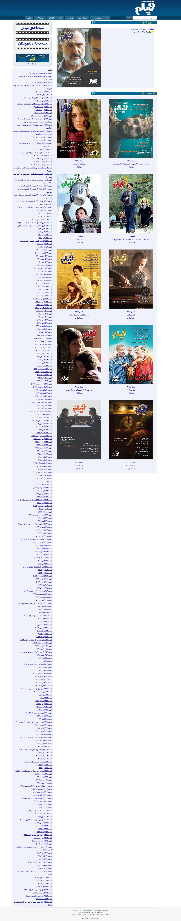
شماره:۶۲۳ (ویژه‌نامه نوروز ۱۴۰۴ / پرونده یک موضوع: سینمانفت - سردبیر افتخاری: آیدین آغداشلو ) (35, 120)
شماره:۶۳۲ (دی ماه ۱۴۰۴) (44, 91)
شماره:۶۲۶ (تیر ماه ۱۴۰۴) (44, 109)
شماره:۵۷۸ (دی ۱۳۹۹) (45, 286)
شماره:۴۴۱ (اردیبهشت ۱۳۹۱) (43, 691)
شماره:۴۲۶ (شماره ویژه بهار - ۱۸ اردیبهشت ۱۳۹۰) (36, 737)
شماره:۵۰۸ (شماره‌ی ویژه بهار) (42, 487)
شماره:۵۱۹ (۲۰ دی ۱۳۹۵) (44, 453)
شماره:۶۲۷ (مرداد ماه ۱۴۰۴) (43, 106)
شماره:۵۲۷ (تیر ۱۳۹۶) (45, 429)
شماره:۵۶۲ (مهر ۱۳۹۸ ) (44, 322)
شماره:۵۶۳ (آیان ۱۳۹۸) (44, 319)
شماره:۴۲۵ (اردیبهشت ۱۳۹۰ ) (42, 740)
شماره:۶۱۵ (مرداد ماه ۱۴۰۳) (43, 155)
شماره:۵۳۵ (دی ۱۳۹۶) (44, 405)
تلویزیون (70, 17)
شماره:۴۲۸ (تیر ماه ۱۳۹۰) (44, 731)
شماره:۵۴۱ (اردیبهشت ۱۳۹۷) (42, 386)
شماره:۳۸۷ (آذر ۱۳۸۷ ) (44, 859)
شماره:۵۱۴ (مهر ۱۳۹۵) (45, 469)
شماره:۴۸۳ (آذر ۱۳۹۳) (45, 563)
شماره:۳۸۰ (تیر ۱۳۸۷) (45, 883)
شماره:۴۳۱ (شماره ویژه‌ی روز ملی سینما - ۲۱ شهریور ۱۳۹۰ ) (33, 722)
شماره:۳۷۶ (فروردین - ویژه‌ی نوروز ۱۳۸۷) (39, 895)
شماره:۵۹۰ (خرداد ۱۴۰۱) (44, 249)
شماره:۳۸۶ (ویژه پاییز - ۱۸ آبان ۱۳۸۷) (40, 862)
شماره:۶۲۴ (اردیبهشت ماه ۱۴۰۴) (41, 115)
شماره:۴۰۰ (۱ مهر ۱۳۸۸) (44, 816)
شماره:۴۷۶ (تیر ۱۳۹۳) (45, 584)
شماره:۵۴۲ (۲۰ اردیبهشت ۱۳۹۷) (41, 383)
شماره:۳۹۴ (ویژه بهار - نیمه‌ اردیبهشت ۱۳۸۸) (37, 834)
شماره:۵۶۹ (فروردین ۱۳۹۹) (43, 301)
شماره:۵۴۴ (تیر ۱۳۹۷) (45, 377)
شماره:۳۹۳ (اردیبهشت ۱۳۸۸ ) (42, 837)
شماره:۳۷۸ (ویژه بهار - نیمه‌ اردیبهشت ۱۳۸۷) (37, 889)
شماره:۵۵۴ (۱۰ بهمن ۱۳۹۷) (43, 347)
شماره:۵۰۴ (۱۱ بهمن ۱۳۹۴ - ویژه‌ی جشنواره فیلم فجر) (35, 499)
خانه (106, 17)
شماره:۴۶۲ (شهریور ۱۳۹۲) (43, 627)
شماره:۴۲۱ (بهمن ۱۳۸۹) (44, 752)
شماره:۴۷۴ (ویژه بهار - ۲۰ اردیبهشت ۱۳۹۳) (38, 591)
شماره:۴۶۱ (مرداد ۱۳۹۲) (44, 630)
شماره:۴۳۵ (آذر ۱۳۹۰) (45, 709)
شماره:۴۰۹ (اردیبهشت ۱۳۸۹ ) (42, 789)
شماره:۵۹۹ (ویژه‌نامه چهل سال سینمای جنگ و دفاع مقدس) (33, 222)
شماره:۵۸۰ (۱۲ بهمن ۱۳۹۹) (43, 280)
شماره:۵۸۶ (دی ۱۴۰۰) (45, 262)
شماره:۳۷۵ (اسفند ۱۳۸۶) (44, 898)
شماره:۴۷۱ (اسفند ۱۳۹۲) (44, 600)
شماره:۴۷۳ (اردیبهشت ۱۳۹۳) (42, 594)
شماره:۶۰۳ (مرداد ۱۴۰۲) (44, 210)
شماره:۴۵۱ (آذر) (47, 661)
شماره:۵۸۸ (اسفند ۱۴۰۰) (44, 255)
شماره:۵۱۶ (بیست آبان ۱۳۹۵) (42, 463)
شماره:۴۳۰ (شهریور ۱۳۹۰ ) (43, 725)
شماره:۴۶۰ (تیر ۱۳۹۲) (45, 633)
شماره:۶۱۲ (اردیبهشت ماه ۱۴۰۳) (41, 164)
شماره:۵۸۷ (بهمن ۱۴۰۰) (44, 259)
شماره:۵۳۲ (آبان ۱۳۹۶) (44, 414)
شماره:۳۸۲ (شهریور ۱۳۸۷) (43, 877)
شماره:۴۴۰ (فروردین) (45, 694)
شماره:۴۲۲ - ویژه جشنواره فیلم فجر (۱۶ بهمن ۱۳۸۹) (35, 749)
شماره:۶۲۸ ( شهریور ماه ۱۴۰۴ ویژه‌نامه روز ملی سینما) (34, 103)
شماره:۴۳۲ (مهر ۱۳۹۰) (45, 718)
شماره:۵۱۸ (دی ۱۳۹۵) (45, 457)
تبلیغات (90, 910)
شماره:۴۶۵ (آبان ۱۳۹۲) (45, 618)
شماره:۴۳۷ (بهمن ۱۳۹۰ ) (44, 703)
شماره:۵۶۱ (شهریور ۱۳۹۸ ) (43, 326)
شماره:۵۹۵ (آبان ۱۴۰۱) (45, 234)
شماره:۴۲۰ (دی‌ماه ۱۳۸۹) (44, 755)
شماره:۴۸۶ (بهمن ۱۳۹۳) (44, 554)
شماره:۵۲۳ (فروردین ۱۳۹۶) (43, 441)
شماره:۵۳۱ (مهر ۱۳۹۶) (45, 417)
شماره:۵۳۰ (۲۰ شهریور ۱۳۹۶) (42, 420)
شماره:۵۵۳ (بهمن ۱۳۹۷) (44, 350)
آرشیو (60, 17)
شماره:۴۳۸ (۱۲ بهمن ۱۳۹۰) (43, 700)
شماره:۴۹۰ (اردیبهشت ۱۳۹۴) (43, 542)
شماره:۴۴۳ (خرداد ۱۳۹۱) (44, 685)
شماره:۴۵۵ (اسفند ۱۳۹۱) (44, 648)
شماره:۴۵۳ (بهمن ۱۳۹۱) (44, 655)
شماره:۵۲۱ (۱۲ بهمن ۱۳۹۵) (43, 447)
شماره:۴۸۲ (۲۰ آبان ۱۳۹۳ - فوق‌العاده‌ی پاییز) (37, 566)
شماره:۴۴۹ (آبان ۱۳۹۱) (45, 667)
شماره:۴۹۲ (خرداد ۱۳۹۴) (44, 536)
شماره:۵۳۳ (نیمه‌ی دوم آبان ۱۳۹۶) (41, 411)
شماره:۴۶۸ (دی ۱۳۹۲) (45, 609)
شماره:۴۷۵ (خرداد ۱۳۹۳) (44, 587)
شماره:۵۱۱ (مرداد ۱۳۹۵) (44, 478)
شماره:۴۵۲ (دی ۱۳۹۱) (45, 658)
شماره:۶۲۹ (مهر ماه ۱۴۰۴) (44, 100)
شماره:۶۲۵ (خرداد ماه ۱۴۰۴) (43, 112)
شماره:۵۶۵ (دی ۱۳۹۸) (44, 313)
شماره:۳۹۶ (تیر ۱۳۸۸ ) (45, 828)
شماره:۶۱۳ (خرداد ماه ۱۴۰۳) (43, 161)
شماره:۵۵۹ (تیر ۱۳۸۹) (45, 332)
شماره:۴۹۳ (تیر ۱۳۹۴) (45, 533)
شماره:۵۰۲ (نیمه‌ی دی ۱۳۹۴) (42, 505)
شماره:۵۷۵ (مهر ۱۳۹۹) (44, 295)
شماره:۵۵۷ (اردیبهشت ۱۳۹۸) (42, 338)
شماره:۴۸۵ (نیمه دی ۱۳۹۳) (43, 557)
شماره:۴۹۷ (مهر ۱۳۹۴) (45, 520)
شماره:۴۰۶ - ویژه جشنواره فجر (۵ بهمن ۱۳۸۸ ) (37, 798)
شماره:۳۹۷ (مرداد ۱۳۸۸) (44, 825)
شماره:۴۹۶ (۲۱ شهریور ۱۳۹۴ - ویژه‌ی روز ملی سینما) (35, 524)
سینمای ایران (96, 17)
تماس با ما (75, 910)
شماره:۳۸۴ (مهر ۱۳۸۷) (45, 868)
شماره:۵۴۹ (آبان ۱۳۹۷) (44, 362)
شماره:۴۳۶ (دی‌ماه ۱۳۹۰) (44, 706)
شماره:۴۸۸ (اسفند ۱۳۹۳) (44, 548)
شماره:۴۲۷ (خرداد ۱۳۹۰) (44, 734)
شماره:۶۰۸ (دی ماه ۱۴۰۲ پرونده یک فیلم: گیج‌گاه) (36, 185)
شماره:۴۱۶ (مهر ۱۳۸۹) (45, 767)
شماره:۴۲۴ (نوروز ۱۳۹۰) (44, 743)
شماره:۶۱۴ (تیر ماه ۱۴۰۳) (44, 158)
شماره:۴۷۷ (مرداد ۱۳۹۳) (44, 581)
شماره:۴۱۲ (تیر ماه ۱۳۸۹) (44, 779)
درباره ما (80, 910)
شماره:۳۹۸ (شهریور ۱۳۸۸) (43, 822)
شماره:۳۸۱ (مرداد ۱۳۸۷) (44, 880)
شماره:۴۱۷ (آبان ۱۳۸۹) (45, 764)
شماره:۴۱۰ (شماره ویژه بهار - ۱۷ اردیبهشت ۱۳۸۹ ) (36, 785)
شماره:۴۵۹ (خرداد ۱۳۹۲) (44, 636)
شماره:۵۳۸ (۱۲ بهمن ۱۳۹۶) (43, 396)
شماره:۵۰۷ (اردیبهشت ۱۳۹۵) (42, 490)
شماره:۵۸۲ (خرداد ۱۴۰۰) (44, 274)
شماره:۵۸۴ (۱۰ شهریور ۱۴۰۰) (43, 268)
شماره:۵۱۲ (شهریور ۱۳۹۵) (43, 475)
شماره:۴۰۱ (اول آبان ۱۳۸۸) (43, 813)
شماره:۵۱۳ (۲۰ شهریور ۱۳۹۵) (42, 472)
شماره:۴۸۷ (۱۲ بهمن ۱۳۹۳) (43, 551)
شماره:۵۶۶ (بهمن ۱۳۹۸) (44, 310)
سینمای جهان (82, 17)
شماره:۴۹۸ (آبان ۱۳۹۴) (45, 517)
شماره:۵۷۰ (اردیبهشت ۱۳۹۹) (42, 298)
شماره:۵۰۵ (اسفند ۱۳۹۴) (44, 496)
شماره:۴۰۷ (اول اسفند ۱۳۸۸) (43, 795)
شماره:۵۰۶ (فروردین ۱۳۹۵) (43, 493)
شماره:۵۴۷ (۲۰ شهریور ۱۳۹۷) (42, 368)
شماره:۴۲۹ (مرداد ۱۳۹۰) (44, 728)
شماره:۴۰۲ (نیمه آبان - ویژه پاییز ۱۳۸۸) (39, 810)
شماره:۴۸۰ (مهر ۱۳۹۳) (45, 572)
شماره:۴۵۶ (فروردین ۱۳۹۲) (43, 645)
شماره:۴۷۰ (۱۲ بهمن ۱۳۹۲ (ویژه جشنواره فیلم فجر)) (35, 603)
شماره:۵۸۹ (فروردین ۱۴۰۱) (43, 252)
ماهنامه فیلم (84, 912)
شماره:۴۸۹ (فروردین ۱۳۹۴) (43, 545)
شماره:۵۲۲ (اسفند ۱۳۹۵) (44, 444)
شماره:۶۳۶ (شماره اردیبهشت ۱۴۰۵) (40, 73)
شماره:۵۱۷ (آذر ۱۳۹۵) (45, 460)
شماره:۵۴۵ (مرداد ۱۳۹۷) (44, 374)
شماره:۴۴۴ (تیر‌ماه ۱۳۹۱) (44, 682)
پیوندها (99, 910)
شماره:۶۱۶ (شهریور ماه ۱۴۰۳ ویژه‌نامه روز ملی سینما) (35, 152)
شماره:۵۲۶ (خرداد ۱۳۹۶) (44, 432)
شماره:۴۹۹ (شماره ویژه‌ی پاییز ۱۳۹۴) (40, 514)
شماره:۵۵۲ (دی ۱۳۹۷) (44, 353)
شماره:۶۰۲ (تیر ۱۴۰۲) (45, 213)
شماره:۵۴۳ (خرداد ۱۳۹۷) (44, 380)
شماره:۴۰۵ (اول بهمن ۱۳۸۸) (43, 801)
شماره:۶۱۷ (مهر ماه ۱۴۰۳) (44, 149)
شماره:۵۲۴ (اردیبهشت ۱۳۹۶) (42, 438)
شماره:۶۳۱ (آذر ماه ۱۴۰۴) (44, 94)
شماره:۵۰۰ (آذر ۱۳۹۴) (45, 511)
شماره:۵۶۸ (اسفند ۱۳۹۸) (44, 304)
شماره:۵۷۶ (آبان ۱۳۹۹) (44, 292)
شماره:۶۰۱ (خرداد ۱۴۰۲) (44, 216)
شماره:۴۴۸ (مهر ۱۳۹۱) (45, 670)
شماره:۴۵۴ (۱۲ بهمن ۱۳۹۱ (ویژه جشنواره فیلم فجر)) (35, 651)
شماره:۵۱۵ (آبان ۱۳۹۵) (44, 466)
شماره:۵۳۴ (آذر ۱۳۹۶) (45, 408)
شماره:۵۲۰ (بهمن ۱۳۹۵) (44, 450)
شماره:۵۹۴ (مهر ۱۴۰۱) (45, 237)
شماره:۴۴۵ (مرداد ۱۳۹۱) (44, 679)
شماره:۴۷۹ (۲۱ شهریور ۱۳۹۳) (42, 575)
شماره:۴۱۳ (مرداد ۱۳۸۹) (44, 776)
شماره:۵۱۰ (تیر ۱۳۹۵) (45, 481)
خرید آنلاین (40, 17)
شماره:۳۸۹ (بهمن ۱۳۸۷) (44, 853)
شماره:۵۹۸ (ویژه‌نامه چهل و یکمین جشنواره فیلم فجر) (35, 225)
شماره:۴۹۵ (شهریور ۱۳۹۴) (43, 527)
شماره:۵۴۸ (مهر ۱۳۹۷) (44, 365)
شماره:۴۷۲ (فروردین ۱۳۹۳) (43, 597)
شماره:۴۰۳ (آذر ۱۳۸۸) (45, 807)
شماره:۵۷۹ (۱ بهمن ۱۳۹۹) (44, 283)
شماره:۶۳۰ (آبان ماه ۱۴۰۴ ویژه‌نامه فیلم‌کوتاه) (38, 97)
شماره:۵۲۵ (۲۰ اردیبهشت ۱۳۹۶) (41, 435)
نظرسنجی (85, 910)
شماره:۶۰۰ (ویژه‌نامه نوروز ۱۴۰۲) (42, 219)
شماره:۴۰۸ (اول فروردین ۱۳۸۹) (42, 792)
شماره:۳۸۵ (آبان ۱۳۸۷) (44, 865)
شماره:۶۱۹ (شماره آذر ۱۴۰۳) (43, 140)
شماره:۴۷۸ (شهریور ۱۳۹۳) (43, 578)
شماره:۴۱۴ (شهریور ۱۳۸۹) (43, 773)
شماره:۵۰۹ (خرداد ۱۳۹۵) (44, 484)
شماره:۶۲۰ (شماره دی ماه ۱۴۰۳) (42, 137)
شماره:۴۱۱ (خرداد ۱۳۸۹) (44, 782)
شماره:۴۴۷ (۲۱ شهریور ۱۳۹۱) (42, 673)
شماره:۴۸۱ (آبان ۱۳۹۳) (45, 569)
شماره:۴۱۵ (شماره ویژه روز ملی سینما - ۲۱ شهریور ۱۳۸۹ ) (33, 770)
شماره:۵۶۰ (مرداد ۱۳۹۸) (44, 329)
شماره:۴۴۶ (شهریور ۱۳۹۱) (43, 676)
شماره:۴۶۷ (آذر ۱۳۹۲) (45, 612)
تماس (29, 17)
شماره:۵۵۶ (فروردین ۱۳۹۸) (43, 341)
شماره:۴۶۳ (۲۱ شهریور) (44, 624)
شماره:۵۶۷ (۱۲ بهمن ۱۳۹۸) (43, 307)
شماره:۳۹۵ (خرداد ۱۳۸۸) (44, 831)
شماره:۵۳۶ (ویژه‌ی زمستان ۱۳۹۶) (41, 402)
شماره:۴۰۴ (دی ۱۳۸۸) (45, 804)
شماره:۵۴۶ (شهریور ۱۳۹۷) (43, 371)
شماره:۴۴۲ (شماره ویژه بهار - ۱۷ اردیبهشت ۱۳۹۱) (36, 688)
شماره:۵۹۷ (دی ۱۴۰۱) (45, 228)
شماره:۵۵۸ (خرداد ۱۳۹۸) (44, 335)
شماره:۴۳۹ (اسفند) (46, 697)
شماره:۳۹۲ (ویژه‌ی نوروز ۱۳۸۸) (42, 840)
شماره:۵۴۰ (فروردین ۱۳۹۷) (43, 389)
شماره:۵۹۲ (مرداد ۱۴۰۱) (44, 243)
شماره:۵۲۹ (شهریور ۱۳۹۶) (43, 423)
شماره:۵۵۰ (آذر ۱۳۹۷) (45, 359)
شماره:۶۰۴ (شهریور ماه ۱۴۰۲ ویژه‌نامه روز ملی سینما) (35, 207)
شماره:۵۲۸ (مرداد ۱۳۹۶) (44, 426)
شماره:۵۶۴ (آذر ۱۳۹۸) (45, 316)
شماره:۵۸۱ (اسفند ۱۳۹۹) (44, 277)
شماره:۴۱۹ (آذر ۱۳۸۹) (45, 758)
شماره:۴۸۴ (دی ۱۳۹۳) (45, 560)
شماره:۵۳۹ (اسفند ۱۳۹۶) (44, 393)
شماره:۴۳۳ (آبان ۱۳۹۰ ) (44, 715)
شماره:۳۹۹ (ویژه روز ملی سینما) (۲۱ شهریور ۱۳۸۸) (36, 819)
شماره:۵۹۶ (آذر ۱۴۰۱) (45, 231)
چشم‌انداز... (131, 166)
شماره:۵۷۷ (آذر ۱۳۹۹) (45, 289)
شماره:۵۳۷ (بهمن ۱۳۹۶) (44, 399)
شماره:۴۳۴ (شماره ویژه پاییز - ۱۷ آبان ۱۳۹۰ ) (38, 712)
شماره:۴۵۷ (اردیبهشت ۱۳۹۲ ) (42, 642)
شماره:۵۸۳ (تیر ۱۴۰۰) (45, 271)
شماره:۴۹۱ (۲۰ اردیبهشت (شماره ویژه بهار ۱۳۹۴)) (36, 539)
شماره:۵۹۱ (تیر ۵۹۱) (45, 246)
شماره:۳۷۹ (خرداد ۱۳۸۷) (44, 886)
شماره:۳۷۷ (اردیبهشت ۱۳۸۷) (42, 892)
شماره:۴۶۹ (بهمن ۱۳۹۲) (44, 606)
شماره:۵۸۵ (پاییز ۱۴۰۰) (44, 265)
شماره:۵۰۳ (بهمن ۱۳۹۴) (44, 502)
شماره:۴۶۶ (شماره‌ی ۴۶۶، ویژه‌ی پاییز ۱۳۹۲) (38, 615)
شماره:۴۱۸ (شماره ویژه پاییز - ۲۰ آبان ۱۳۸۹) (38, 761)
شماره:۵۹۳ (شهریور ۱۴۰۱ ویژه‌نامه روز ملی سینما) (36, 240)
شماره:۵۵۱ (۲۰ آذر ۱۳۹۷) (44, 356)
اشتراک (51, 17)
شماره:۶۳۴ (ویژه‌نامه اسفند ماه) (42, 82)
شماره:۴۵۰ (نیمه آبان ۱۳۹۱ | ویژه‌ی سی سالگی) (37, 664)
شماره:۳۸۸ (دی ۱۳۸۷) (45, 856)
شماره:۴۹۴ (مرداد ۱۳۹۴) (44, 530)
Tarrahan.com (94, 918)
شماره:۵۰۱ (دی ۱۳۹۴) (45, 508)
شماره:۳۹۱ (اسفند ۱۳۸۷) (44, 843)
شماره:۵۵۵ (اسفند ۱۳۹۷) (44, 344)
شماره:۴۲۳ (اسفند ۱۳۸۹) (44, 746)
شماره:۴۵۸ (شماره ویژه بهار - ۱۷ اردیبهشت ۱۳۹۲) (36, 639)
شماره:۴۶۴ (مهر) (46, 621)
